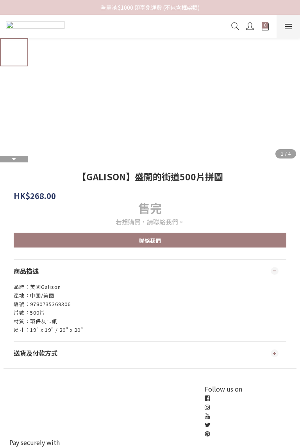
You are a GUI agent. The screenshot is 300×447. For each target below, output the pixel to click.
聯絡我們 (150, 240)
